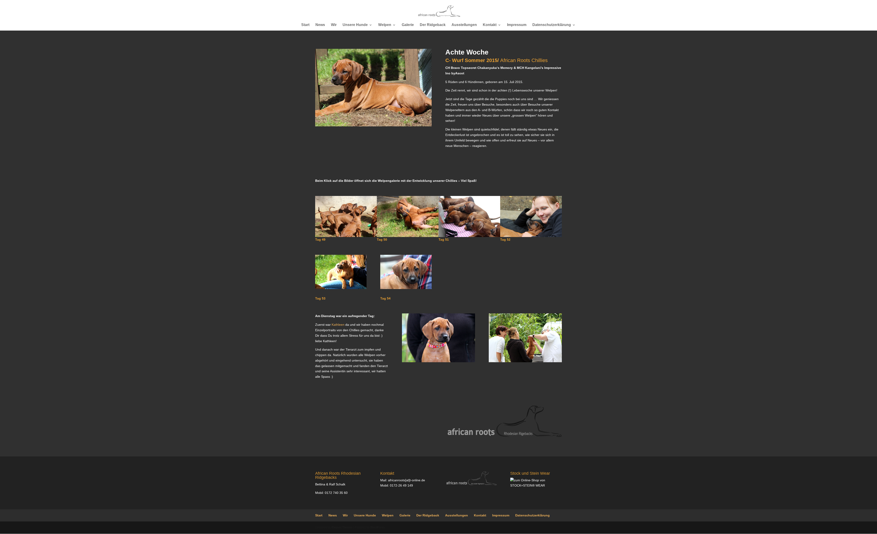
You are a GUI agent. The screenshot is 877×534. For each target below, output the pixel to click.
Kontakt (490, 25)
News (320, 25)
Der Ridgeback (433, 25)
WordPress (377, 527)
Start (305, 25)
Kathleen (338, 324)
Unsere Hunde (355, 25)
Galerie (408, 25)
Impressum (516, 25)
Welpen (384, 25)
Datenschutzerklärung (551, 25)
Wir (334, 25)
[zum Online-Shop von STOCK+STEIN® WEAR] (536, 485)
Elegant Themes (342, 527)
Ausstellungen (464, 25)
